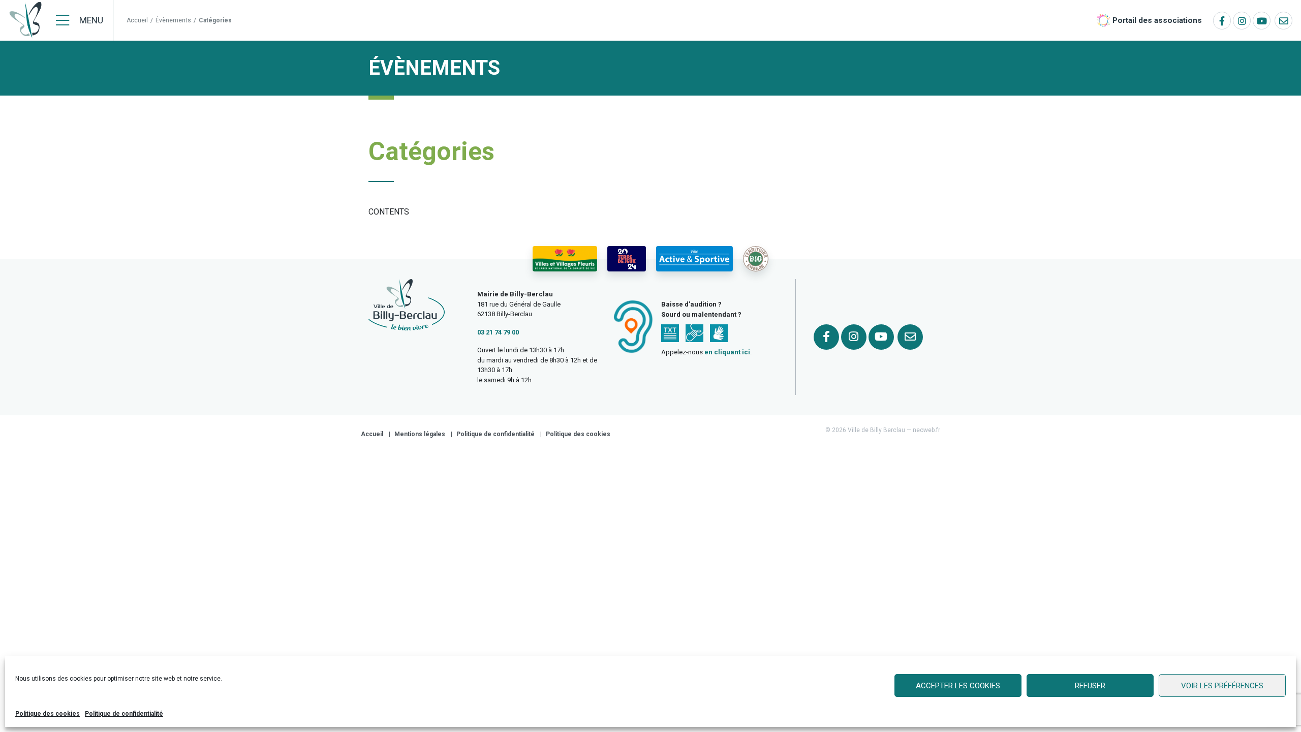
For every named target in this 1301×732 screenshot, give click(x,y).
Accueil (137, 20)
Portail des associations (1157, 20)
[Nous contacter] (1283, 20)
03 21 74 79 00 (498, 332)
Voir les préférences (1222, 685)
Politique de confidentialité (124, 713)
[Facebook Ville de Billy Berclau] (1222, 20)
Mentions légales (419, 434)
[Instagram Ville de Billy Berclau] (1242, 20)
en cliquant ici (727, 352)
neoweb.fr (926, 430)
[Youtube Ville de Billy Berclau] (1262, 20)
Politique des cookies (47, 713)
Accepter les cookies (958, 685)
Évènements (173, 20)
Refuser (1090, 685)
